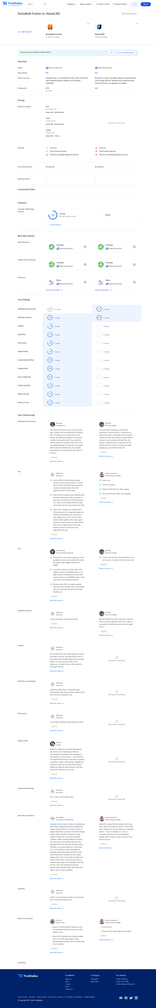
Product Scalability (24, 385)
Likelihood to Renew (25, 317)
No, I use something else (125, 53)
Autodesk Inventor (56, 824)
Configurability (23, 368)
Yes (111, 53)
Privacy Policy (41, 997)
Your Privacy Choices (56, 997)
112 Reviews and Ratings (53, 37)
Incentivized (54, 457)
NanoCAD (99, 34)
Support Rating (23, 351)
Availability (21, 334)
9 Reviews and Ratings (101, 37)
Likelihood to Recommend (27, 309)
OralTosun (59, 920)
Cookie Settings (89, 997)
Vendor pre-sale (23, 402)
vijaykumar (59, 423)
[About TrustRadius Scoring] (47, 68)
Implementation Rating (26, 360)
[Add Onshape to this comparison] (85, 247)
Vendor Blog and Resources (125, 984)
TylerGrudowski (60, 550)
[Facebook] (126, 998)
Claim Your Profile (122, 981)
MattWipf (108, 423)
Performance (22, 343)
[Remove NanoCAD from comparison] (137, 24)
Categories (70, 4)
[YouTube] (121, 998)
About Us (68, 979)
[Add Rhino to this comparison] (85, 282)
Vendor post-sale (23, 394)
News (67, 987)
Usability (21, 326)
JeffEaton (58, 742)
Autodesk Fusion (54, 34)
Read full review (55, 461)
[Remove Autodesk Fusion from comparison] (88, 24)
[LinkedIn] (136, 998)
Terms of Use (22, 997)
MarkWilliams (60, 817)
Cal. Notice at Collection (73, 997)
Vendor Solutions (122, 979)
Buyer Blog (94, 981)
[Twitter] (131, 998)
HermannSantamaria (111, 473)
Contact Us (69, 989)
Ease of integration (24, 377)
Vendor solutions (85, 4)
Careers (68, 984)
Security (32, 997)
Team (67, 981)
